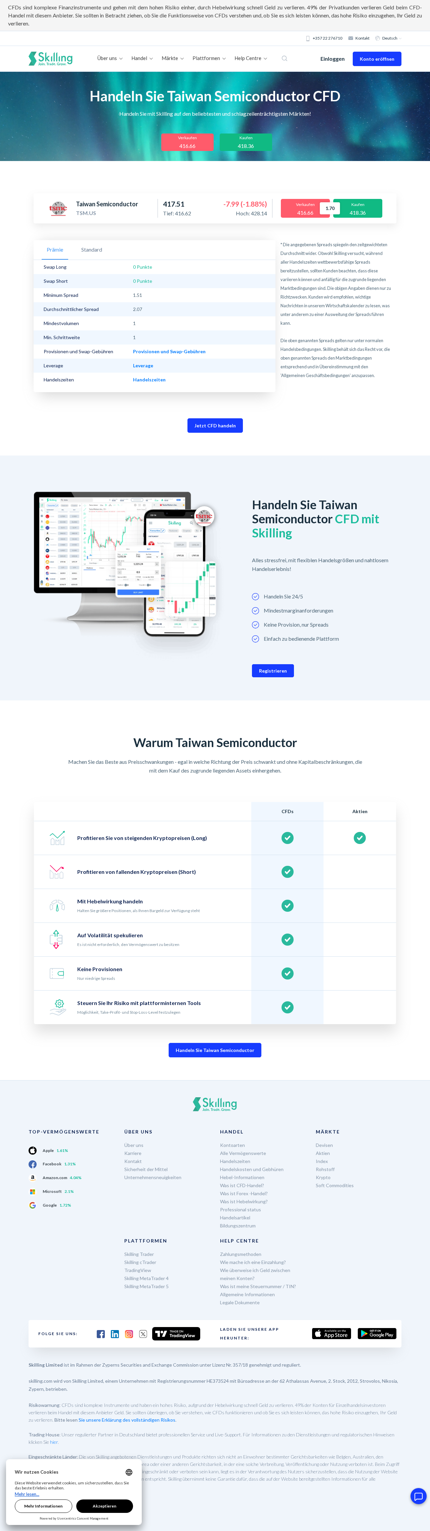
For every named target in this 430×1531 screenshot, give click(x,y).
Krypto (323, 1177)
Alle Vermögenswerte (243, 1153)
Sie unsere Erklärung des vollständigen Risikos (127, 1420)
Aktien (323, 1153)
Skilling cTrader (140, 1262)
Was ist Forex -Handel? (244, 1193)
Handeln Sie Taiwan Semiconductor (215, 1050)
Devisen (324, 1145)
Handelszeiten (235, 1161)
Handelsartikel (235, 1217)
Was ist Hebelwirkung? (244, 1201)
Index (322, 1161)
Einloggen (332, 58)
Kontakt (362, 38)
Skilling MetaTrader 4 (146, 1278)
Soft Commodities (335, 1185)
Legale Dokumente (240, 1302)
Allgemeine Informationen (247, 1294)
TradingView (137, 1270)
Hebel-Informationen (242, 1177)
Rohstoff (325, 1169)
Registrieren (273, 671)
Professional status (240, 1209)
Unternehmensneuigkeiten (152, 1177)
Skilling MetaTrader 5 (146, 1286)
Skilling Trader (139, 1254)
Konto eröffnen (377, 59)
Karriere (132, 1153)
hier (54, 1442)
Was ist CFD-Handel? (242, 1185)
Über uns (133, 1145)
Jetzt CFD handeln (215, 425)
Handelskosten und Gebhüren (252, 1169)
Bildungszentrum (238, 1225)
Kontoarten (232, 1145)
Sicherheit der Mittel (146, 1169)
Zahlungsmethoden (240, 1254)
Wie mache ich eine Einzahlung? (253, 1262)
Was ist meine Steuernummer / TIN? (258, 1286)
